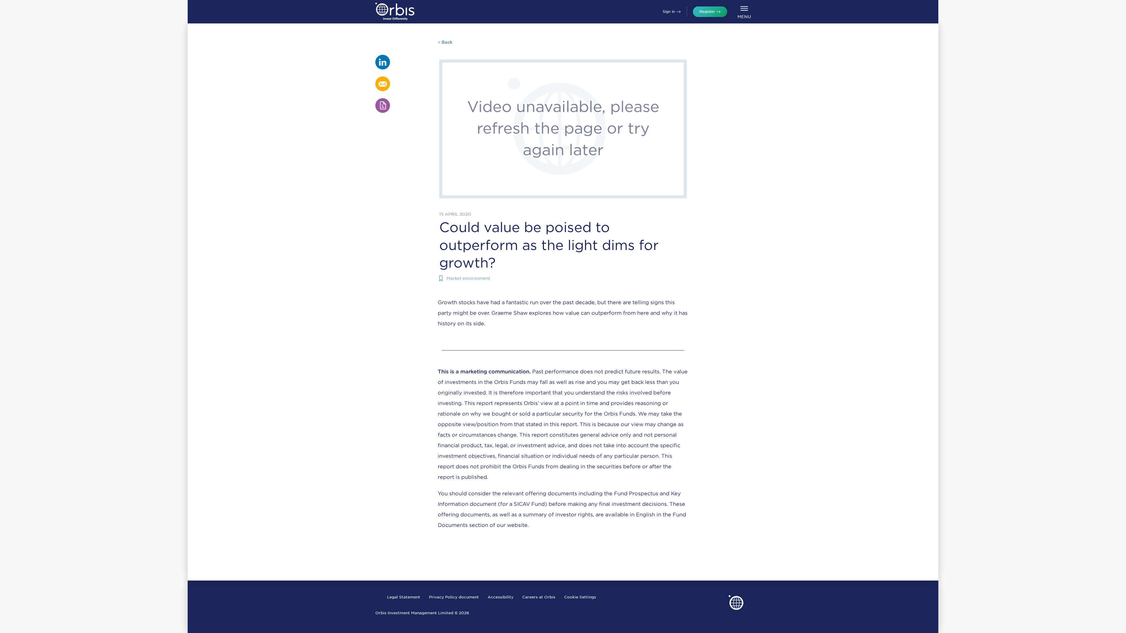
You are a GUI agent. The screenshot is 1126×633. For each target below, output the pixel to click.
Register (707, 11)
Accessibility (500, 597)
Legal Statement (403, 597)
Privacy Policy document (454, 597)
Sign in (669, 11)
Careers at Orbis (538, 597)
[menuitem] (744, 12)
